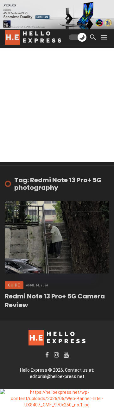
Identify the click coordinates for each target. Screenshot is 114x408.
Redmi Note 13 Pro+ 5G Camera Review (55, 300)
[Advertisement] (57, 105)
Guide (14, 285)
